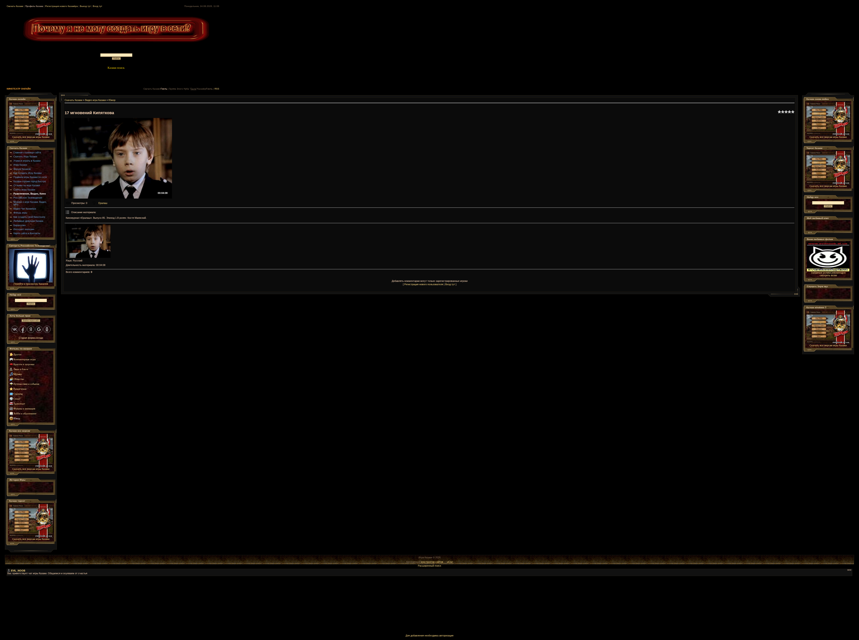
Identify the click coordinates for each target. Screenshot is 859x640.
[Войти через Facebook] (22, 329)
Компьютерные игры (24, 359)
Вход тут (97, 6)
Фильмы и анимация (24, 408)
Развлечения (19, 389)
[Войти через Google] (39, 329)
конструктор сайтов (432, 562)
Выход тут (85, 6)
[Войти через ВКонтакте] (14, 329)
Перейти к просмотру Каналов (31, 284)
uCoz (450, 562)
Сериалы (18, 394)
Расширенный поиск (429, 565)
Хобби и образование (24, 413)
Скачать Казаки (15, 6)
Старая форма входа (31, 337)
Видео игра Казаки (95, 100)
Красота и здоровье (23, 364)
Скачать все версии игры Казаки (30, 137)
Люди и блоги (20, 369)
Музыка (17, 374)
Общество (18, 379)
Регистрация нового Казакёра (61, 6)
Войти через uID (31, 320)
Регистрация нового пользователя (423, 284)
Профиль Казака (34, 6)
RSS (217, 89)
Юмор (16, 418)
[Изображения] (88, 241)
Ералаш (102, 203)
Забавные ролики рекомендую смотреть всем (828, 274)
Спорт (16, 399)
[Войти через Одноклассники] (47, 329)
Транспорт (19, 403)
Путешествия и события (26, 384)
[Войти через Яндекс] (30, 329)
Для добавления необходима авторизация (429, 635)
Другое (17, 354)
